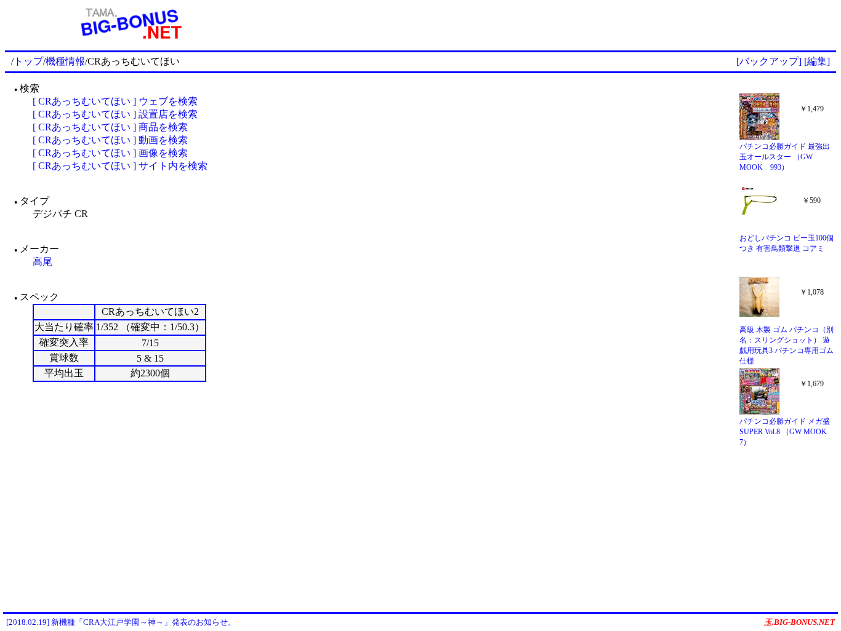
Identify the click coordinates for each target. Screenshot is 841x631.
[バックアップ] (769, 61)
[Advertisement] (545, 23)
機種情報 (65, 61)
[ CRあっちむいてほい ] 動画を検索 (110, 140)
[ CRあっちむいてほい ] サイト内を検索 (120, 166)
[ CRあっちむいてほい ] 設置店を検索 (115, 114)
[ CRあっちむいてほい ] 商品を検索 (110, 127)
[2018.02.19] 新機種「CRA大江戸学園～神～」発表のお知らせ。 (121, 622)
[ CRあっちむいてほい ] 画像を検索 (110, 153)
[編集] (817, 61)
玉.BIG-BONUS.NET (799, 622)
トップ (28, 61)
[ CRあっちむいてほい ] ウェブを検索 (115, 101)
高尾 (42, 261)
